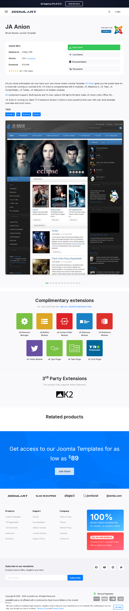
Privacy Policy (58, 608)
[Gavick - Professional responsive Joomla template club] (46, 495)
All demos (10, 539)
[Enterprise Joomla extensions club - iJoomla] (114, 495)
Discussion (77, 69)
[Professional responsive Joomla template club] (69, 496)
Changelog (31, 58)
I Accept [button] (118, 607)
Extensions (10, 533)
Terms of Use (42, 608)
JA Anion (89, 83)
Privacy (63, 522)
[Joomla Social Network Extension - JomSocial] (90, 496)
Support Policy (39, 539)
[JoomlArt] (23, 12)
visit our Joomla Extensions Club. (76, 306)
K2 (6, 95)
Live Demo (77, 54)
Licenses (63, 533)
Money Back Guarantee (105, 519)
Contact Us (64, 539)
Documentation (79, 62)
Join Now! (64, 471)
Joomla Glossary (39, 533)
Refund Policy (66, 528)
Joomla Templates (13, 517)
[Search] (109, 11)
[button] (64, 608)
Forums (36, 517)
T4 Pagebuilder (12, 522)
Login (117, 11)
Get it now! (77, 47)
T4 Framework (12, 528)
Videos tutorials (39, 528)
